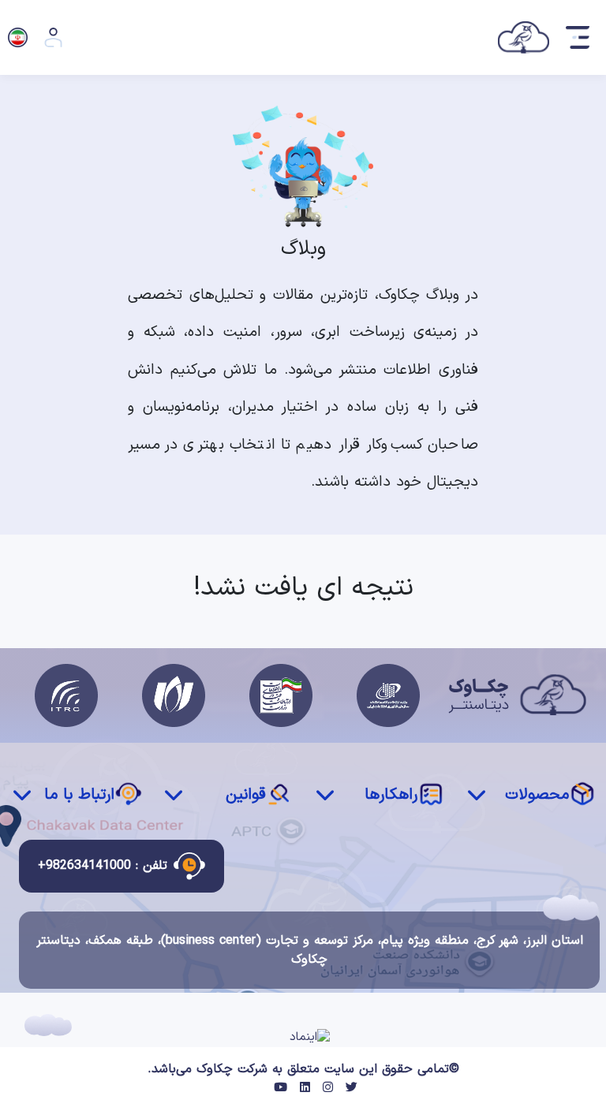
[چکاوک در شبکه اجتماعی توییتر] (351, 1088)
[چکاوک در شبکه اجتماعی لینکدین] (305, 1088)
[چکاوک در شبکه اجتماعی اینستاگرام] (328, 1088)
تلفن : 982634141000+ (102, 865)
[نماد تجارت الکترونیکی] (310, 1038)
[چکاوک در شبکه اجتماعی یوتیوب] (280, 1088)
